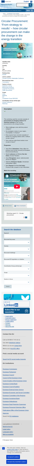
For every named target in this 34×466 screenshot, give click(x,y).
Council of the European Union (12, 378)
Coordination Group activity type (13, 266)
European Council (8, 375)
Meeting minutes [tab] (8, 205)
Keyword (6, 233)
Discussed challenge (9, 252)
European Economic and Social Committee (16, 392)
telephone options (14, 342)
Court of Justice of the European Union (15, 381)
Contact (7, 323)
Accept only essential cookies (16, 462)
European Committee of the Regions (14, 395)
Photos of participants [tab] (21, 205)
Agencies (6, 413)
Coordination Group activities (13, 13)
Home (4, 13)
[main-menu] (32, 10)
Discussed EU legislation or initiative (14, 259)
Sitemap (7, 325)
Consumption (5, 82)
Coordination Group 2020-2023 (10, 98)
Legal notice (9, 316)
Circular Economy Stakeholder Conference (13, 78)
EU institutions (14, 416)
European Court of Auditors (11, 387)
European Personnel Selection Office (14, 407)
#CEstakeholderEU (6, 4)
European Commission (10, 369)
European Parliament (9, 372)
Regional (4, 95)
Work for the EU (8, 426)
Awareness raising (7, 85)
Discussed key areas (9, 239)
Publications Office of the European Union (16, 410)
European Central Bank (10, 384)
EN (26, 217)
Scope (5, 272)
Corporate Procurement (8, 88)
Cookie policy (9, 321)
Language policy (8, 432)
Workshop (4, 103)
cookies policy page (12, 449)
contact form (18, 345)
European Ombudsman (10, 401)
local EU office (15, 348)
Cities (3, 94)
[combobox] (17, 242)
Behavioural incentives (8, 87)
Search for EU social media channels (14, 359)
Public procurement (7, 90)
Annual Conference (7, 102)
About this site (9, 326)
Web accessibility (8, 434)
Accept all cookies (13, 457)
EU (3, 97)
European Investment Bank (11, 398)
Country (6, 246)
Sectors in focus (8, 279)
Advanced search (27, 7)
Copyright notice (10, 318)
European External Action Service (13, 389)
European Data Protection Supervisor (14, 404)
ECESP (4, 74)
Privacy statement (10, 319)
